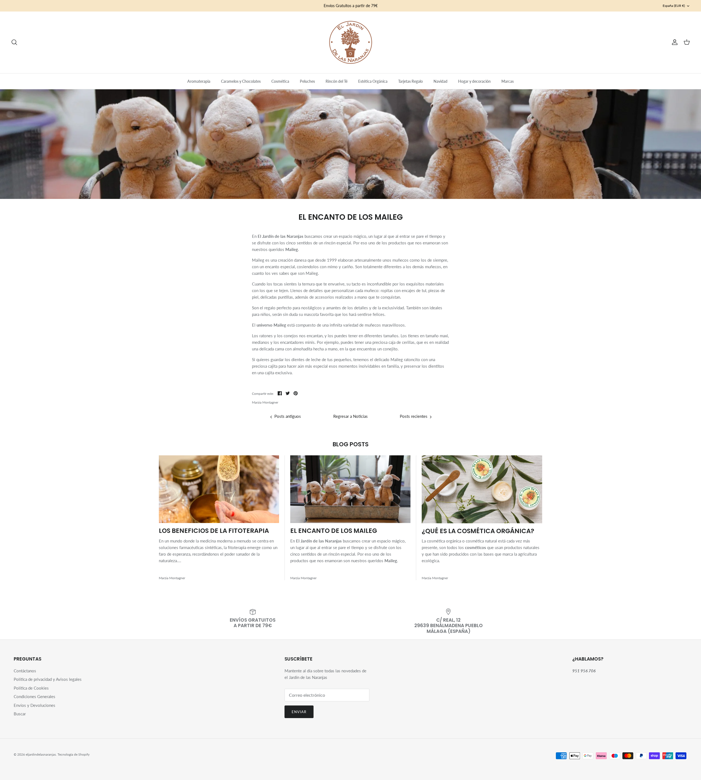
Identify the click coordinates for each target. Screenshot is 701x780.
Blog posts (351, 444)
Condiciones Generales (34, 696)
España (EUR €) (674, 6)
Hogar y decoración (474, 81)
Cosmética (280, 81)
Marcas (507, 81)
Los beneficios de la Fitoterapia (214, 530)
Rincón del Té (336, 81)
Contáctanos (25, 670)
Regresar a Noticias (350, 416)
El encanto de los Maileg (333, 530)
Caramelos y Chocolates (241, 81)
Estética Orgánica (372, 81)
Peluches (307, 81)
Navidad (440, 81)
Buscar (20, 713)
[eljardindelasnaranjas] (350, 42)
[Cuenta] (673, 42)
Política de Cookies (31, 687)
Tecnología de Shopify (74, 754)
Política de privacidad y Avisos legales (48, 679)
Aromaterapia (198, 81)
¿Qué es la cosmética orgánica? (478, 531)
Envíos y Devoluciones (34, 705)
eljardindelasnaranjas (41, 754)
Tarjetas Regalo (410, 81)
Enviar (299, 712)
